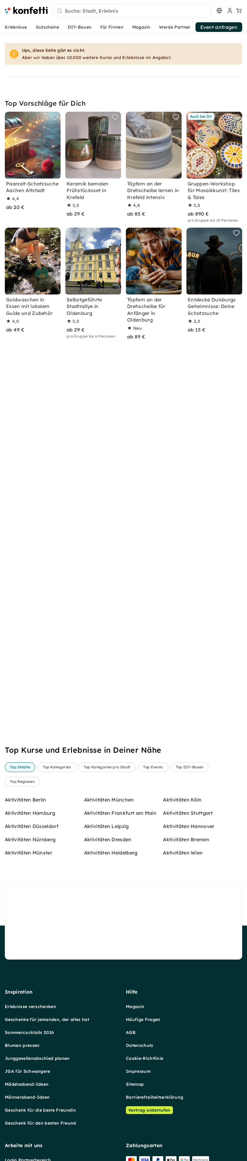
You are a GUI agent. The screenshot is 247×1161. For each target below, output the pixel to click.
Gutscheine (47, 27)
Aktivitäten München (109, 800)
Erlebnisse (16, 27)
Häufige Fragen (143, 1019)
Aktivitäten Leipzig (106, 826)
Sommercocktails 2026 (29, 1032)
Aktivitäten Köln (182, 800)
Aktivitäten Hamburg (30, 813)
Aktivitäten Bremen (186, 839)
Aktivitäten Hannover (188, 826)
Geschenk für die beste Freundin (40, 1110)
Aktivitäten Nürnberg (30, 839)
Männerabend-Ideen (27, 1097)
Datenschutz (139, 1045)
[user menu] (229, 10)
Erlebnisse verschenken (30, 1006)
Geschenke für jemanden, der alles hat (47, 1019)
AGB (131, 1032)
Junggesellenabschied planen (37, 1058)
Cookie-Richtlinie (144, 1058)
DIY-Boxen (79, 27)
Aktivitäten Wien (183, 853)
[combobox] (131, 11)
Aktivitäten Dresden (108, 839)
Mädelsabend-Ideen (26, 1084)
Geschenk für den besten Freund (40, 1123)
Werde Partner (174, 27)
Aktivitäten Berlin (25, 800)
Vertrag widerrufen (149, 1110)
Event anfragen (218, 27)
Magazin (141, 27)
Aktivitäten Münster (28, 853)
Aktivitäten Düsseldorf (31, 826)
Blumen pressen (22, 1045)
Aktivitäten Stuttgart (188, 813)
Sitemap (135, 1084)
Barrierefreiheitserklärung (154, 1097)
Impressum (138, 1071)
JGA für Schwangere (27, 1071)
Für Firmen (111, 27)
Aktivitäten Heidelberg (111, 853)
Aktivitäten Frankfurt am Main (120, 813)
